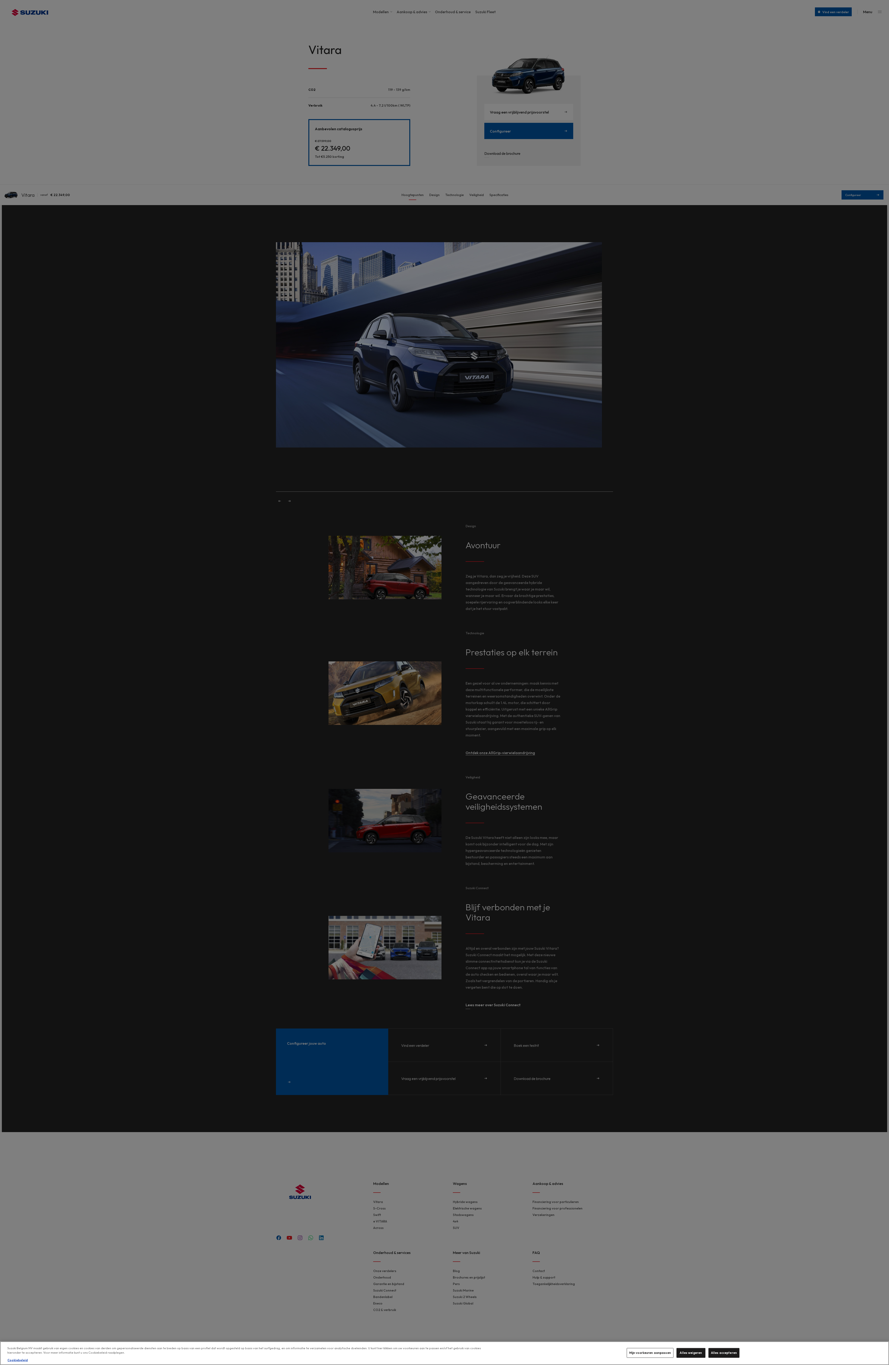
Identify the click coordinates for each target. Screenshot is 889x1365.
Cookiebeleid (17, 1360)
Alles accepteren (724, 1353)
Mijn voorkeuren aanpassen (650, 1353)
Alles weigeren (691, 1353)
